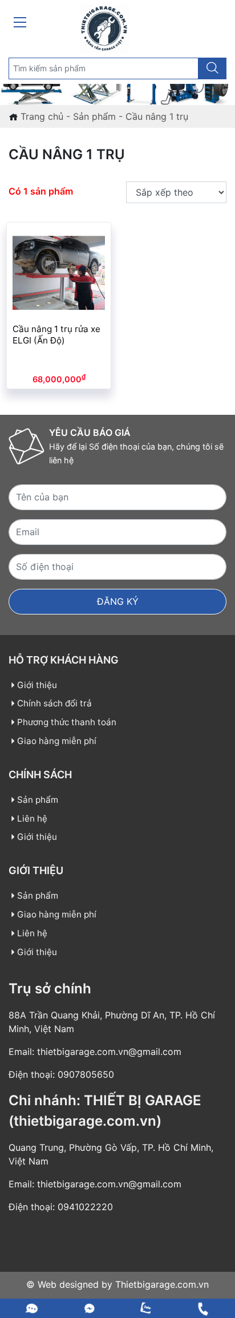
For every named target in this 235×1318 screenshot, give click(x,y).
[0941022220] (32, 1308)
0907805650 (86, 1074)
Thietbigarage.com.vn (160, 1284)
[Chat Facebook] (90, 1308)
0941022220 (85, 1206)
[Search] (212, 68)
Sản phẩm (94, 116)
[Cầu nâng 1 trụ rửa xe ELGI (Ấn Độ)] (59, 271)
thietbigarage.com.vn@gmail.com (109, 1051)
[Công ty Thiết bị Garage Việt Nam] (104, 28)
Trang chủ (42, 116)
